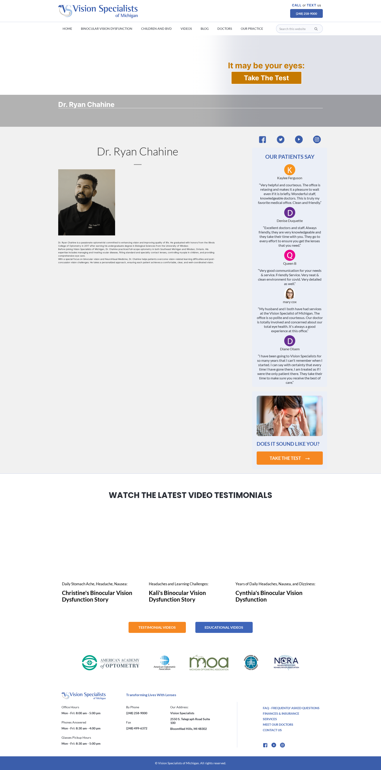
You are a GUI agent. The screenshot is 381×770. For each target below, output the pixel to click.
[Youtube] (299, 139)
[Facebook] (262, 139)
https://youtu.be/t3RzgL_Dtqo (190, 510)
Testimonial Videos (157, 627)
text (311, 5)
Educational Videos (224, 627)
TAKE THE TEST (285, 458)
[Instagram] (317, 139)
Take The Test (266, 78)
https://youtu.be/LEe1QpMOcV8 (277, 510)
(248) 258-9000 (306, 13)
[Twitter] (280, 139)
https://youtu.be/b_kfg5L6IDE (104, 510)
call (297, 5)
